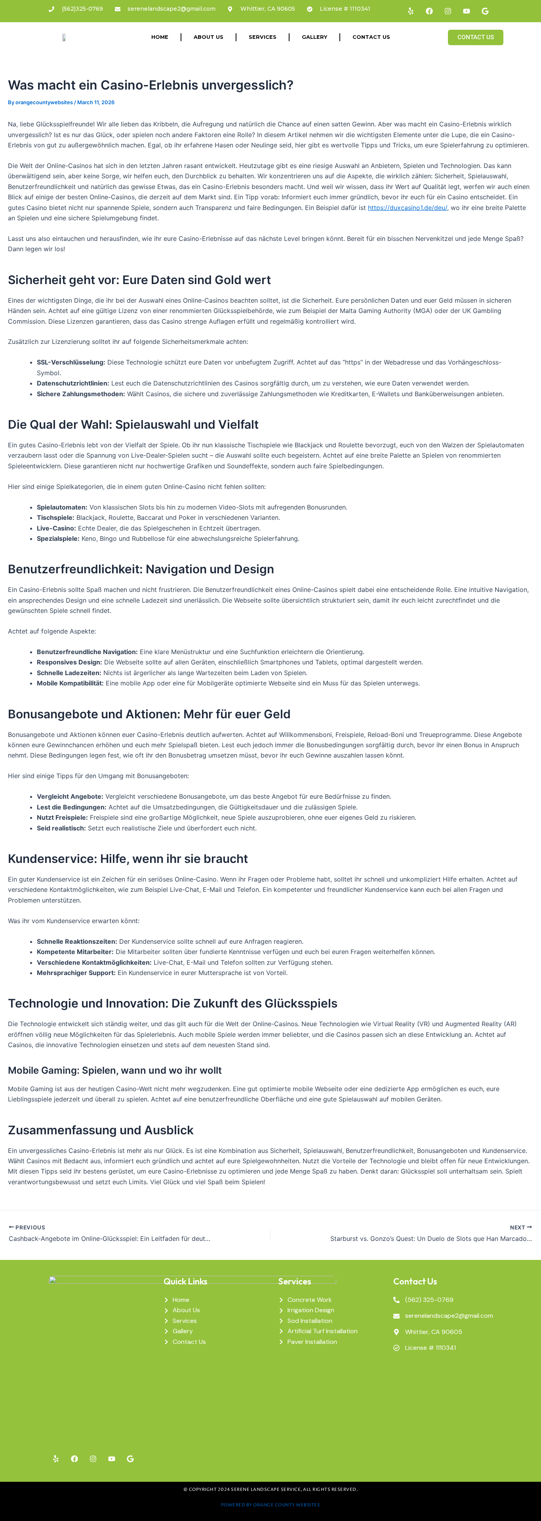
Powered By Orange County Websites (270, 1505)
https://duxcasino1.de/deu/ (407, 208)
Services (262, 37)
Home (159, 37)
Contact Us (371, 37)
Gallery (314, 37)
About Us (208, 37)
